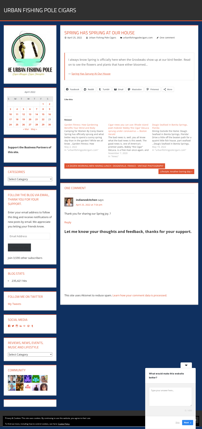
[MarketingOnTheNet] (11, 378)
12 (23, 114)
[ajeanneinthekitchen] (20, 378)
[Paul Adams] (28, 378)
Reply (67, 222)
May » (34, 129)
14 (36, 114)
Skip (177, 422)
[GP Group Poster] (28, 387)
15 (43, 114)
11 (17, 114)
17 (10, 119)
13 (30, 114)
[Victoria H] (20, 387)
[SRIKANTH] (36, 387)
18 (17, 119)
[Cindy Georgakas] (11, 387)
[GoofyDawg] (44, 378)
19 (23, 119)
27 (30, 124)
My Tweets (14, 304)
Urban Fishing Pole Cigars (40, 10)
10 (10, 114)
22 (43, 119)
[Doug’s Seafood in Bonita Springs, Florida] (174, 137)
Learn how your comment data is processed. (140, 295)
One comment (167, 37)
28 (36, 124)
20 (30, 119)
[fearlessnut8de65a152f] (36, 378)
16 (49, 114)
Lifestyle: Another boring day (175, 172)
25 (17, 124)
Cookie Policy (64, 424)
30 (49, 124)
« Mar (26, 129)
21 (36, 119)
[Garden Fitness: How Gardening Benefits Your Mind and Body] (86, 137)
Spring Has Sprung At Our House (90, 73)
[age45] (44, 387)
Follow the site (19, 247)
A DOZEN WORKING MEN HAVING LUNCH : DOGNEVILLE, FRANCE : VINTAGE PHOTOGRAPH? (115, 166)
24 (10, 124)
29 (43, 124)
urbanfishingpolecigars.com (138, 37)
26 (23, 124)
